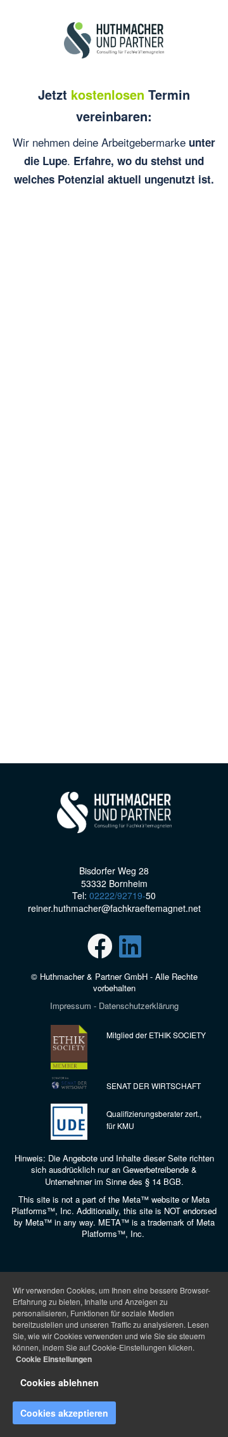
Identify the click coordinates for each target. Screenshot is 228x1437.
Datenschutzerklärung (139, 1005)
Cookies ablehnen (59, 1382)
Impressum (70, 1005)
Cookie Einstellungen (54, 1359)
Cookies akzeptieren (64, 1413)
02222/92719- (117, 895)
